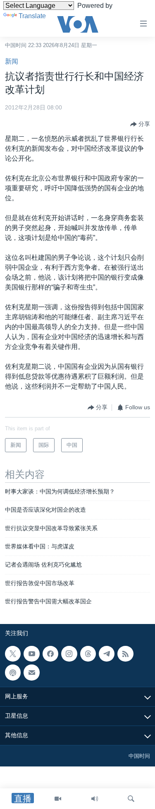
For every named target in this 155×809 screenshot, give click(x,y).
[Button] (140, 124)
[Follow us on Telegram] (106, 654)
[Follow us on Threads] (88, 654)
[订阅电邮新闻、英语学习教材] (31, 672)
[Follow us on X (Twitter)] (13, 654)
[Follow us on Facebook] (50, 654)
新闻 (11, 61)
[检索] (131, 798)
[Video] (57, 798)
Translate (32, 15)
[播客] (13, 672)
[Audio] (94, 798)
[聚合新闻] (125, 654)
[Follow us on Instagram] (69, 654)
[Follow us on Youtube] (31, 654)
